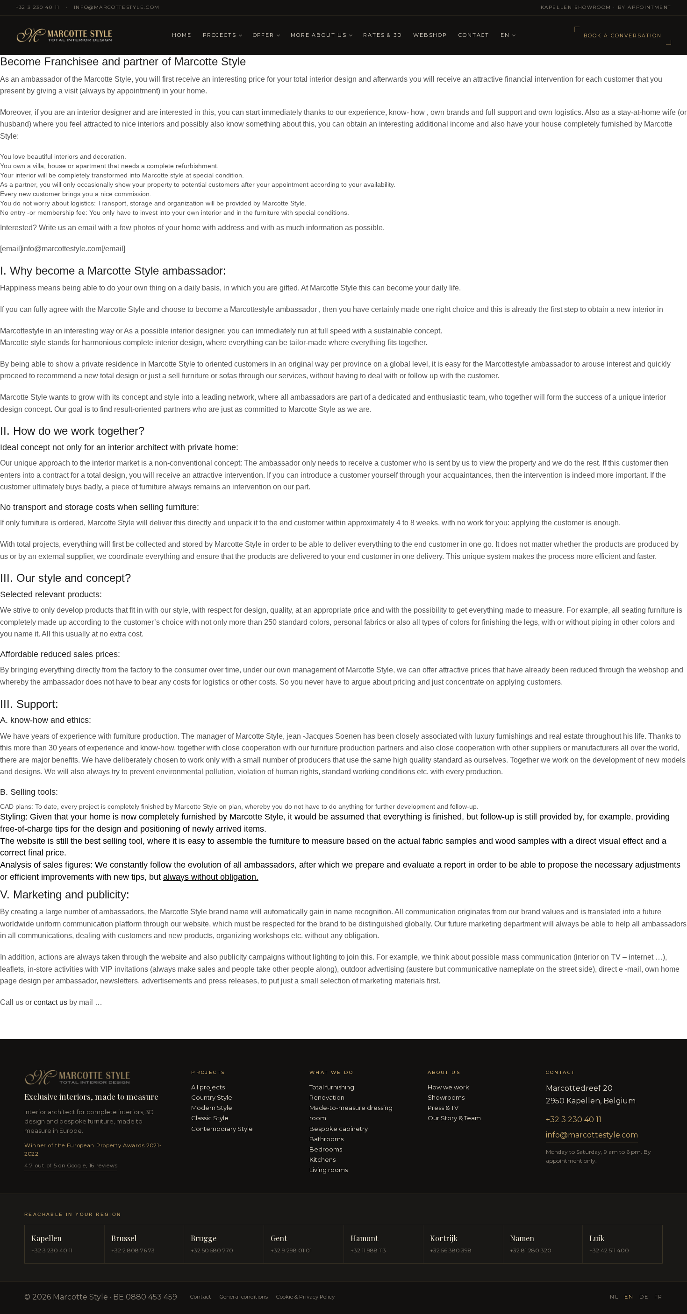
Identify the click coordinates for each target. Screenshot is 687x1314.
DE (644, 1296)
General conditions (244, 1296)
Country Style (211, 1097)
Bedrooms (325, 1149)
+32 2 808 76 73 (133, 1250)
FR (658, 1296)
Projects (219, 35)
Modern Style (211, 1107)
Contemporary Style (222, 1128)
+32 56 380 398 (451, 1250)
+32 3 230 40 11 (38, 7)
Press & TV (443, 1107)
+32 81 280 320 (530, 1250)
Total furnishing (331, 1087)
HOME (181, 35)
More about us (319, 35)
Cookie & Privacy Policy (305, 1296)
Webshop (430, 35)
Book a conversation (623, 36)
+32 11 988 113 (368, 1250)
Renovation (326, 1097)
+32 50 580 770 (212, 1250)
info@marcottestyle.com (117, 7)
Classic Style (210, 1118)
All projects (208, 1087)
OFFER (263, 35)
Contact (473, 35)
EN (505, 35)
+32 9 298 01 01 (291, 1250)
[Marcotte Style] (88, 35)
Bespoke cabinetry (338, 1128)
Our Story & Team (454, 1118)
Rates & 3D (382, 35)
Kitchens (322, 1159)
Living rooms (328, 1169)
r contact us (48, 1002)
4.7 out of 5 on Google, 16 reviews (70, 1165)
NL (614, 1296)
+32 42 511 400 (609, 1250)
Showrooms (446, 1097)
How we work (448, 1087)
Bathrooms (326, 1139)
